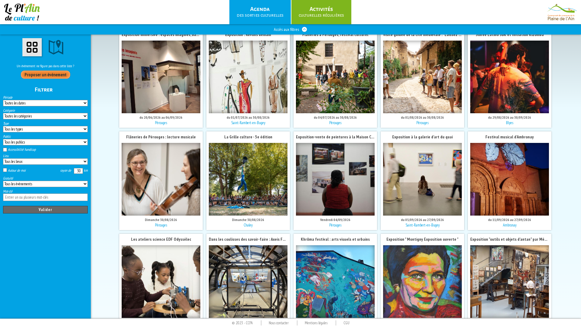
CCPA (249, 322)
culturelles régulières (317, 11)
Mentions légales (316, 322)
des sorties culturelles (264, 11)
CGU (346, 322)
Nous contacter (279, 322)
